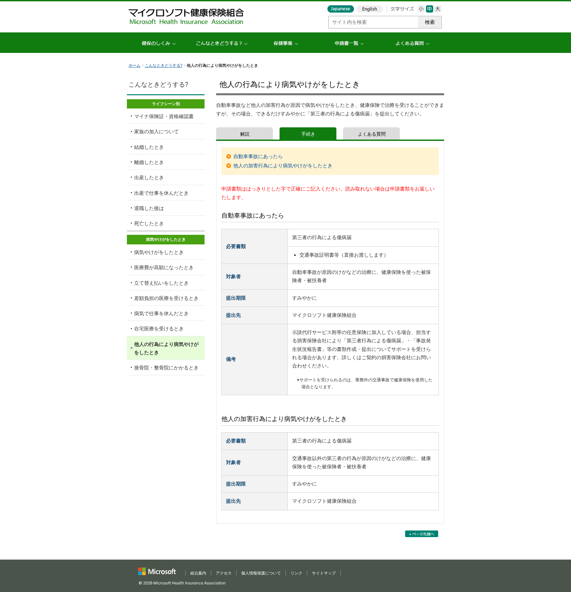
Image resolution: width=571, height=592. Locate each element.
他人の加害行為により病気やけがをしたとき (282, 166)
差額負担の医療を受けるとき (166, 298)
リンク (296, 573)
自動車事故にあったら (258, 156)
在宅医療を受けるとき (159, 329)
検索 (430, 22)
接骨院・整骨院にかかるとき (166, 368)
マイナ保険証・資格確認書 (164, 116)
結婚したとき (149, 147)
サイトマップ (324, 573)
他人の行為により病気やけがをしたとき (166, 348)
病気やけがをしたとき (159, 252)
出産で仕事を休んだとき (161, 193)
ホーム (134, 65)
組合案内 (198, 573)
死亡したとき (149, 224)
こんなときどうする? (163, 65)
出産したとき (149, 178)
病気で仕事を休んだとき (161, 314)
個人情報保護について (261, 573)
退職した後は (149, 208)
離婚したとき (149, 162)
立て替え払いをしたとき (161, 283)
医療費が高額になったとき (164, 268)
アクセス (224, 573)
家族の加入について (156, 132)
